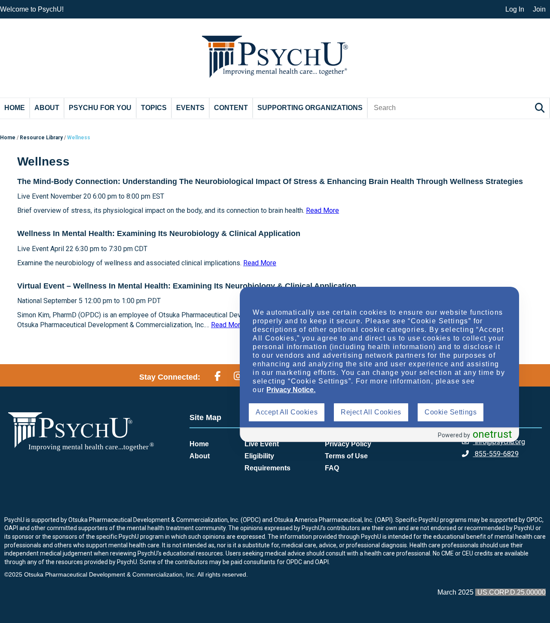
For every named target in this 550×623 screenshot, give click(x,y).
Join (539, 9)
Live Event (261, 444)
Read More (322, 210)
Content (231, 107)
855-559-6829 (496, 454)
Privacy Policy (348, 444)
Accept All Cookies (287, 412)
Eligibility (259, 456)
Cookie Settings (451, 412)
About (46, 107)
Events (190, 107)
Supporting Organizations (310, 107)
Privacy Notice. (290, 389)
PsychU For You (100, 107)
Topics (154, 107)
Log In (514, 9)
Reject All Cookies (371, 412)
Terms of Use (346, 456)
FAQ (332, 468)
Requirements (267, 468)
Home (14, 107)
